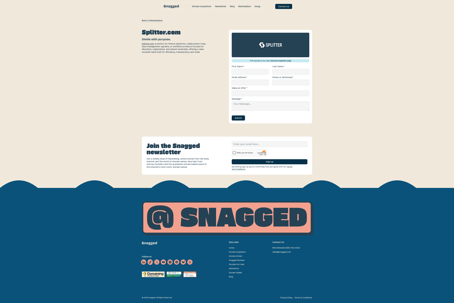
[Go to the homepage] (149, 243)
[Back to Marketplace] (152, 20)
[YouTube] (163, 262)
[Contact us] (283, 6)
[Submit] (238, 118)
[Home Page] (171, 6)
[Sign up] (269, 161)
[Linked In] (143, 262)
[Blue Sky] (183, 262)
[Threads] (189, 262)
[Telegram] (176, 262)
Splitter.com (148, 43)
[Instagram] (170, 262)
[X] (150, 262)
